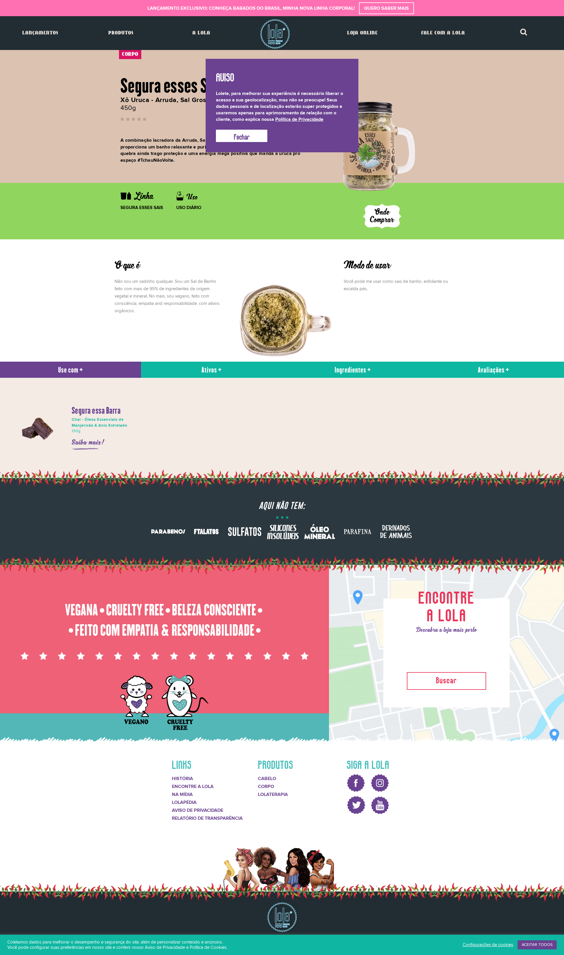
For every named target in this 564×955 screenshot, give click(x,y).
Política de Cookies (208, 947)
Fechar (242, 136)
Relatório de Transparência (207, 818)
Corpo (266, 786)
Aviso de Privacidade (197, 810)
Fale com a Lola (443, 33)
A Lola (201, 33)
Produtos (120, 33)
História (182, 778)
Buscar (446, 679)
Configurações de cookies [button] (488, 945)
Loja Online (362, 33)
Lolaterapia (273, 794)
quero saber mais (386, 8)
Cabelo (267, 778)
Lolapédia (184, 802)
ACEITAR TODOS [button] (537, 945)
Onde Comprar (382, 216)
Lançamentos (40, 33)
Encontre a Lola (193, 786)
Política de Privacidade (299, 119)
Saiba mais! (88, 443)
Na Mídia (182, 794)
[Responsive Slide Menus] (275, 34)
